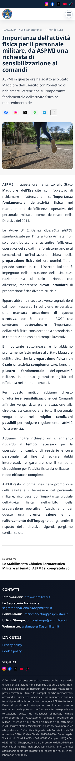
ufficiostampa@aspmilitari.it (47, 620)
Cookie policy (12, 651)
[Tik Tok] (71, 4)
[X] (58, 4)
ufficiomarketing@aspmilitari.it (45, 614)
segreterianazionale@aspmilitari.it (27, 608)
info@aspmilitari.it (37, 597)
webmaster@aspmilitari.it (40, 626)
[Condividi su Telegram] (44, 112)
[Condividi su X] (25, 112)
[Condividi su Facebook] (6, 112)
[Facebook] (52, 4)
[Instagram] (46, 4)
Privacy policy (12, 645)
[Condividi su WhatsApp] (34, 112)
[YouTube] (65, 4)
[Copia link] (53, 112)
